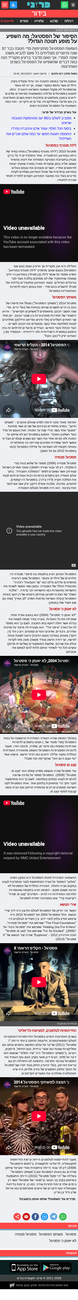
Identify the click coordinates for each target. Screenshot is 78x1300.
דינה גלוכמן (57, 73)
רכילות (68, 21)
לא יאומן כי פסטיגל (62, 1241)
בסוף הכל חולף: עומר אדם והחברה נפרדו (41, 128)
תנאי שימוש (61, 1285)
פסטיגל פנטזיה (25, 1234)
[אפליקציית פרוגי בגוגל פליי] (56, 1267)
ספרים (24, 21)
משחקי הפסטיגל (51, 1234)
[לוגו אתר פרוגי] (39, 5)
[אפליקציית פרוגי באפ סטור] (25, 1267)
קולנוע (54, 21)
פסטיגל (70, 1234)
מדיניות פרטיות (46, 1285)
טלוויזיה (39, 21)
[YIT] (23, 1285)
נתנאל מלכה (70, 73)
